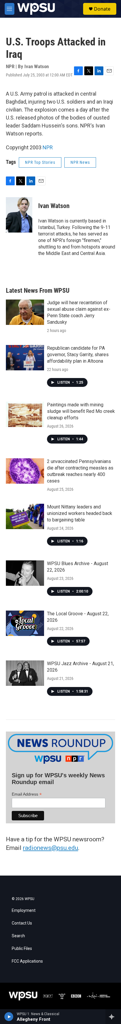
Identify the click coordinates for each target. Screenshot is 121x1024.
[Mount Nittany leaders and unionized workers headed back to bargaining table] (25, 516)
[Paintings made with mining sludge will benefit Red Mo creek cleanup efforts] (25, 414)
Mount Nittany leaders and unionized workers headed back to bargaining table (79, 513)
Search (18, 936)
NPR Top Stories (40, 162)
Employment (24, 910)
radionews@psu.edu (50, 847)
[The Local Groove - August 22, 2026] (25, 623)
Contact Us (22, 923)
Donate (102, 9)
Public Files (22, 948)
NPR (48, 147)
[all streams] (113, 1016)
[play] (9, 1017)
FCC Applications (27, 961)
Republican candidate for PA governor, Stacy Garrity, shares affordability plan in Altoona (78, 354)
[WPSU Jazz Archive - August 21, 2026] (25, 673)
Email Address (27, 794)
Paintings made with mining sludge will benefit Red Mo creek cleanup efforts (81, 411)
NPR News (80, 162)
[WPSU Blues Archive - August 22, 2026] (25, 573)
